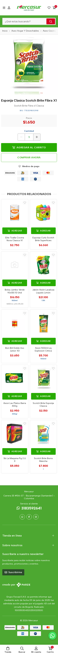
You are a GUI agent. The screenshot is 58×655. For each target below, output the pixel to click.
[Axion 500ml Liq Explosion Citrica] (43, 323)
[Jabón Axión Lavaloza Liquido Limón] (43, 264)
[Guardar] (24, 202)
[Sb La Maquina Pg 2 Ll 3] (14, 433)
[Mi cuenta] (9, 7)
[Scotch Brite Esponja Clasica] (43, 378)
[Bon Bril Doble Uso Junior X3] (14, 323)
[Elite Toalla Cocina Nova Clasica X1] (14, 212)
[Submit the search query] (50, 21)
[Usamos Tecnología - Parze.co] (16, 585)
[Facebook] (29, 516)
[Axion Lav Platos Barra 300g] (14, 378)
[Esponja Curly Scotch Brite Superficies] (43, 212)
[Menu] (4, 8)
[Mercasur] (29, 7)
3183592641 (31, 508)
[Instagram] (36, 516)
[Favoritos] (49, 7)
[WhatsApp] (22, 516)
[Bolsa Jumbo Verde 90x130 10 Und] (14, 264)
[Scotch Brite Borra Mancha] (43, 433)
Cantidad (29, 131)
